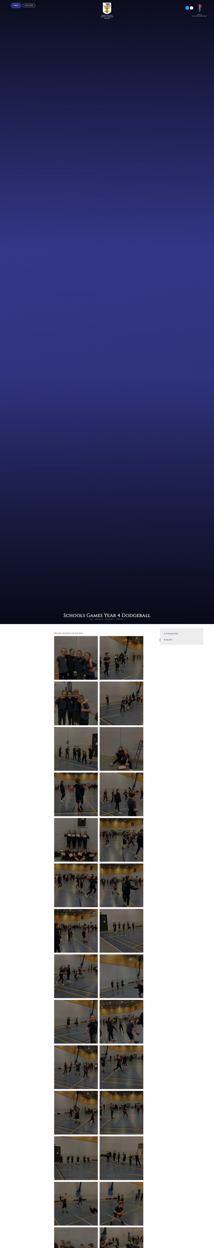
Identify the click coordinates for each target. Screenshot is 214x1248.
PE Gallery (119, 619)
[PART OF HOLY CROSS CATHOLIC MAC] (199, 8)
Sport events (109, 619)
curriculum (99, 619)
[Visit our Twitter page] (187, 8)
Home (91, 619)
